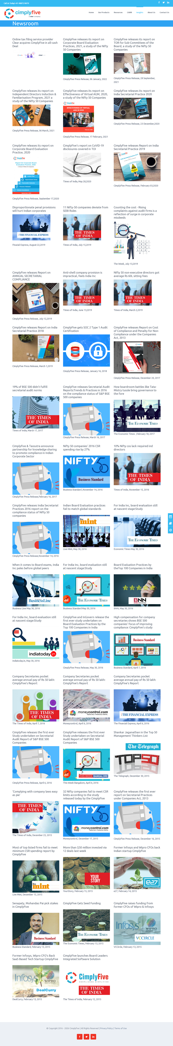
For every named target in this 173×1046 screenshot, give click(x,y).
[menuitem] (93, 12)
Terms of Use (120, 1028)
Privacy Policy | (107, 1028)
